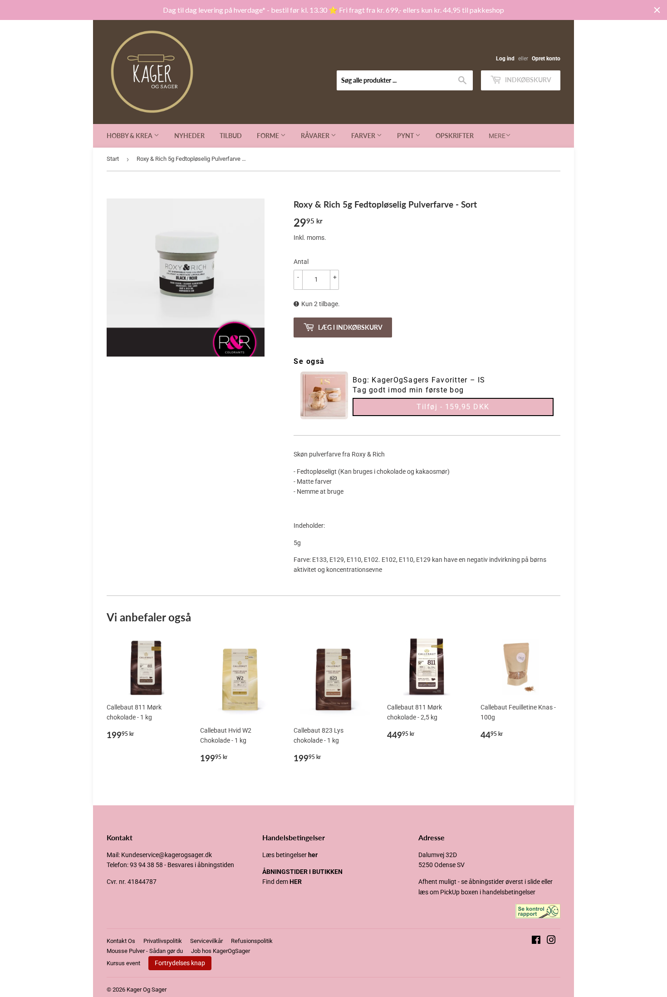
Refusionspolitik (252, 940)
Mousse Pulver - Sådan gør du (145, 950)
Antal (301, 261)
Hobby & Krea (130, 135)
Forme (268, 135)
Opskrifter (455, 135)
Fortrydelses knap (180, 963)
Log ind (505, 58)
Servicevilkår (206, 940)
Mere (497, 135)
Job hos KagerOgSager (220, 950)
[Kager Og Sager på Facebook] (536, 941)
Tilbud (231, 135)
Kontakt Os (121, 940)
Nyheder (189, 135)
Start (113, 158)
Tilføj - (453, 406)
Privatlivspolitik (162, 940)
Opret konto (546, 58)
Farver (364, 135)
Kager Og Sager (147, 989)
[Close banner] (657, 10)
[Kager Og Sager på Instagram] (551, 941)
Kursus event (123, 963)
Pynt (406, 135)
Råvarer (316, 135)
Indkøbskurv (527, 80)
